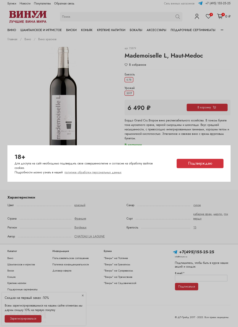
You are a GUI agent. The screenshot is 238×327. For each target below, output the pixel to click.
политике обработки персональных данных (93, 172)
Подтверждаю (200, 163)
